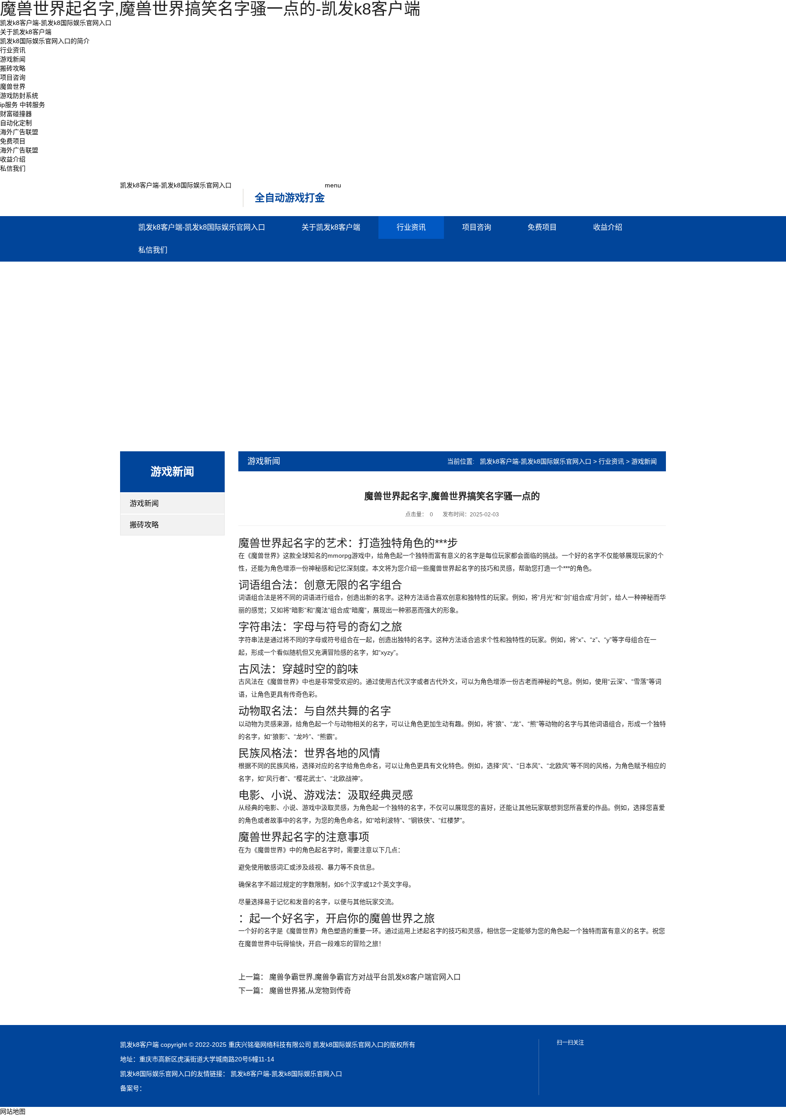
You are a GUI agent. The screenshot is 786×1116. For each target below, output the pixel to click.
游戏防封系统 (19, 95)
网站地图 (12, 1111)
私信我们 (12, 168)
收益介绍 (12, 159)
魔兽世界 (12, 86)
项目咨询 (12, 77)
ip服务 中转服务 (22, 104)
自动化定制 (16, 122)
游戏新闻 (12, 59)
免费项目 (12, 141)
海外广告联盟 (19, 132)
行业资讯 (12, 50)
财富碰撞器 (16, 113)
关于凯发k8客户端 (25, 31)
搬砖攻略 (12, 68)
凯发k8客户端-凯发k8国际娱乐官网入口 (55, 22)
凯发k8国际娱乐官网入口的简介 (45, 41)
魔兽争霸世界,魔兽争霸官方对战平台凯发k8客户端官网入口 (365, 977)
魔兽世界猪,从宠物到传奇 (310, 991)
